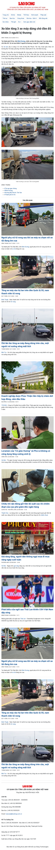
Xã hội (13, 15)
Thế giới (13, 22)
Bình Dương (21, 41)
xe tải (14, 249)
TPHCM (4, 405)
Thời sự (5, 18)
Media (19, 15)
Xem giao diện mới (29, 22)
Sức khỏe (6, 22)
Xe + (19, 22)
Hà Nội (3, 460)
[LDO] (27, 219)
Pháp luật (43, 15)
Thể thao (26, 15)
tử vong (13, 301)
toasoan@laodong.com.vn (14, 814)
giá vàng (16, 566)
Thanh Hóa (4, 513)
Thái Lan (23, 619)
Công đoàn (20, 18)
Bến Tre (3, 352)
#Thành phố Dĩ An (9, 195)
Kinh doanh (34, 15)
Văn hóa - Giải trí (31, 18)
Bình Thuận (4, 299)
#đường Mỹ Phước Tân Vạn (13, 192)
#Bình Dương (8, 190)
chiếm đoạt (44, 515)
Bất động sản (43, 18)
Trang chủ (6, 15)
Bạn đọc (12, 18)
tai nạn (6, 47)
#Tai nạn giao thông (10, 188)
